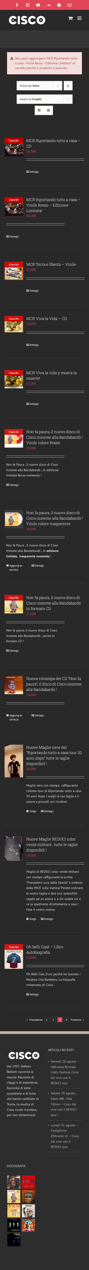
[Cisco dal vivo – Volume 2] (14, 1239)
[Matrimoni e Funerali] (28, 1225)
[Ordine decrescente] (68, 85)
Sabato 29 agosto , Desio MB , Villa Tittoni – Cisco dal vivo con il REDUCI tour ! (64, 1104)
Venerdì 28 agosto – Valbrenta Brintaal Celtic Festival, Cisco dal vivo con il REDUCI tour (65, 1072)
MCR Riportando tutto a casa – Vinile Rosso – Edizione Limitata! (53, 205)
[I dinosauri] (14, 1225)
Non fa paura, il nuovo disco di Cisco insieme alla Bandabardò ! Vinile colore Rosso (54, 437)
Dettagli (34, 171)
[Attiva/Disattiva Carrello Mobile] (70, 18)
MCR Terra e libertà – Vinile (51, 264)
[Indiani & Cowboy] (28, 1211)
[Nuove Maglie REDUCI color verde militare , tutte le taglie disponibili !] (14, 848)
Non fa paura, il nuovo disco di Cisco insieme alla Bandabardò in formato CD (53, 603)
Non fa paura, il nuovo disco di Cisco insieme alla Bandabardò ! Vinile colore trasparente (54, 518)
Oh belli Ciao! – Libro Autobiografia (44, 949)
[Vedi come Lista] (48, 110)
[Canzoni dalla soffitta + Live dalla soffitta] (28, 1196)
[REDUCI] (14, 1182)
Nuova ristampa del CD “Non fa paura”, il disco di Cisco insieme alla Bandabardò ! (54, 684)
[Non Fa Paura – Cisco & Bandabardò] (14, 1196)
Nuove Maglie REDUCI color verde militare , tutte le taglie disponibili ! (52, 844)
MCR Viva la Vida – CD (46, 318)
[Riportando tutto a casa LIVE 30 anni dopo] (28, 1182)
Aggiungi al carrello (15, 567)
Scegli (32, 811)
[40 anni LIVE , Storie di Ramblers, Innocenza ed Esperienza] (14, 1211)
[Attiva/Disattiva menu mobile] (79, 18)
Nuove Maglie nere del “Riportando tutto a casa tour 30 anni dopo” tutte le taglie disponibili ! (54, 755)
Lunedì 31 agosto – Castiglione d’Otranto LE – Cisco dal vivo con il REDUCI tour (65, 1136)
